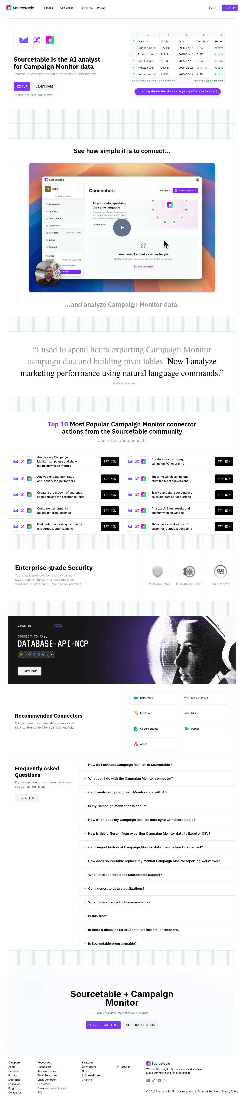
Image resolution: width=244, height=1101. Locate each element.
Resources (44, 1062)
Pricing (101, 7)
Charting (87, 1079)
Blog (11, 1088)
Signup (21, 86)
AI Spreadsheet (91, 1075)
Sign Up (230, 7)
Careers (13, 1071)
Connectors (44, 1066)
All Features (123, 1066)
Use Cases (66, 7)
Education (14, 1083)
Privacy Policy (229, 1091)
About (12, 1066)
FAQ (40, 1092)
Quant (52, 1088)
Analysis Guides (47, 1071)
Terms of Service (207, 1091)
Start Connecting (103, 1025)
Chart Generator (47, 1079)
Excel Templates (47, 1075)
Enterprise (87, 7)
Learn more (45, 86)
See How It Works (140, 1025)
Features (48, 7)
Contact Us (27, 798)
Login (212, 7)
